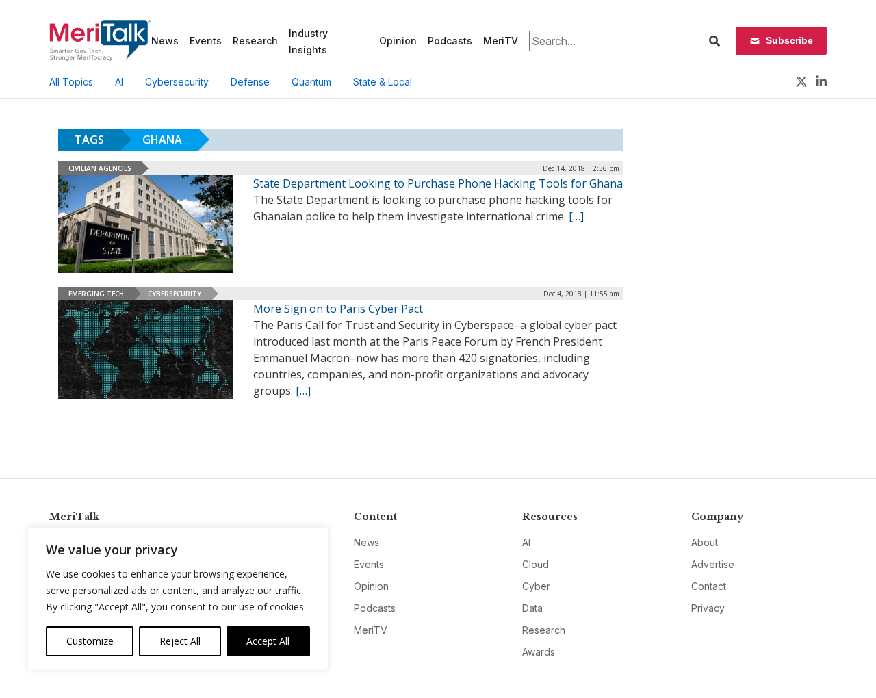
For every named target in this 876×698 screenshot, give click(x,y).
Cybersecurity (177, 82)
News (165, 41)
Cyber (536, 586)
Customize (90, 640)
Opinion (398, 41)
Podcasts (450, 41)
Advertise (712, 564)
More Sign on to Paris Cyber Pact (338, 308)
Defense (250, 82)
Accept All (267, 640)
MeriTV (500, 41)
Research (255, 41)
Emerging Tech (96, 293)
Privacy (708, 608)
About (704, 542)
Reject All (180, 640)
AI (119, 82)
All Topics (71, 82)
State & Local (382, 82)
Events (206, 41)
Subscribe (789, 40)
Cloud (535, 564)
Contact (708, 586)
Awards (538, 652)
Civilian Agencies (99, 168)
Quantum (311, 82)
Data (532, 608)
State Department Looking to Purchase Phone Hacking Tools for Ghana (438, 183)
